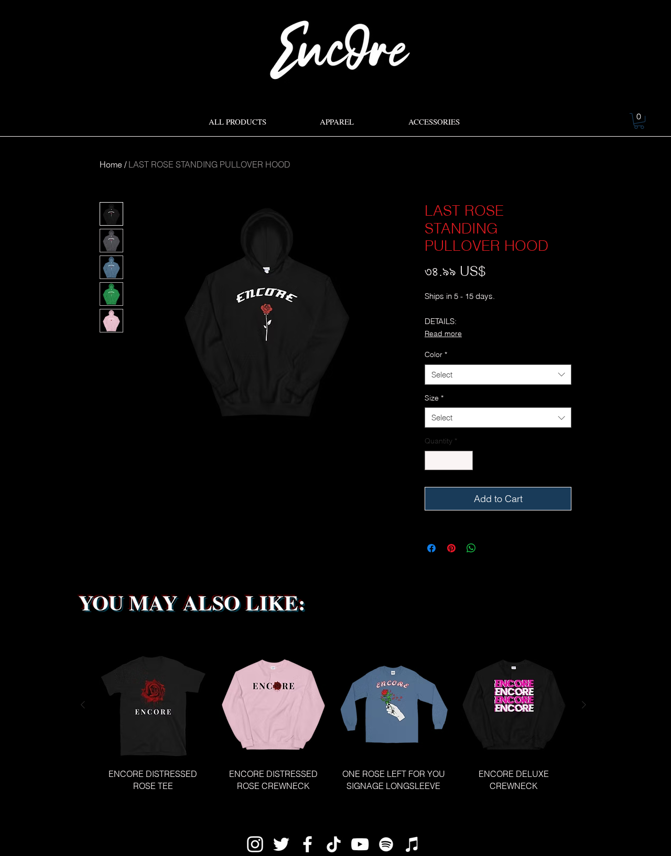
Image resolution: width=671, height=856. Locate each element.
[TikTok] (333, 844)
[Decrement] (432, 460)
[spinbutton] (448, 460)
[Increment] (464, 460)
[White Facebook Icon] (307, 844)
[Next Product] (584, 704)
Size (434, 398)
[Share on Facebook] (431, 548)
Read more (443, 333)
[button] (639, 121)
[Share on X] (491, 548)
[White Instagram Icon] (255, 844)
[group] (333, 727)
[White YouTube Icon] (360, 844)
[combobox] (498, 374)
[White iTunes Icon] (412, 844)
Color (436, 354)
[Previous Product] (83, 704)
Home (111, 164)
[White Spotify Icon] (386, 844)
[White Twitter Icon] (281, 844)
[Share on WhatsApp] (471, 548)
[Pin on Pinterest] (451, 548)
